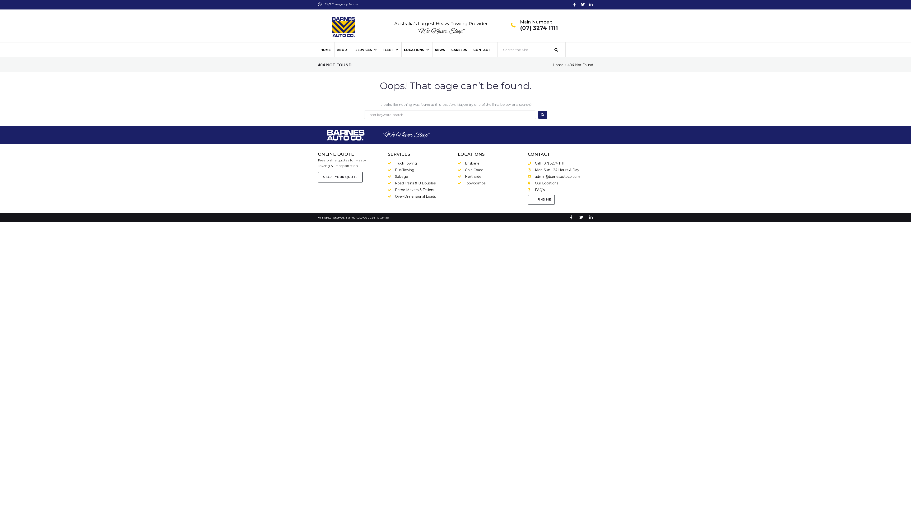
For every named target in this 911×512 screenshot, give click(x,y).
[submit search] (556, 50)
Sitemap (383, 217)
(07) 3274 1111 (539, 28)
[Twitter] (583, 4)
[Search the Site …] (523, 50)
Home (558, 65)
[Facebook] (574, 4)
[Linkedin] (591, 4)
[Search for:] (450, 114)
